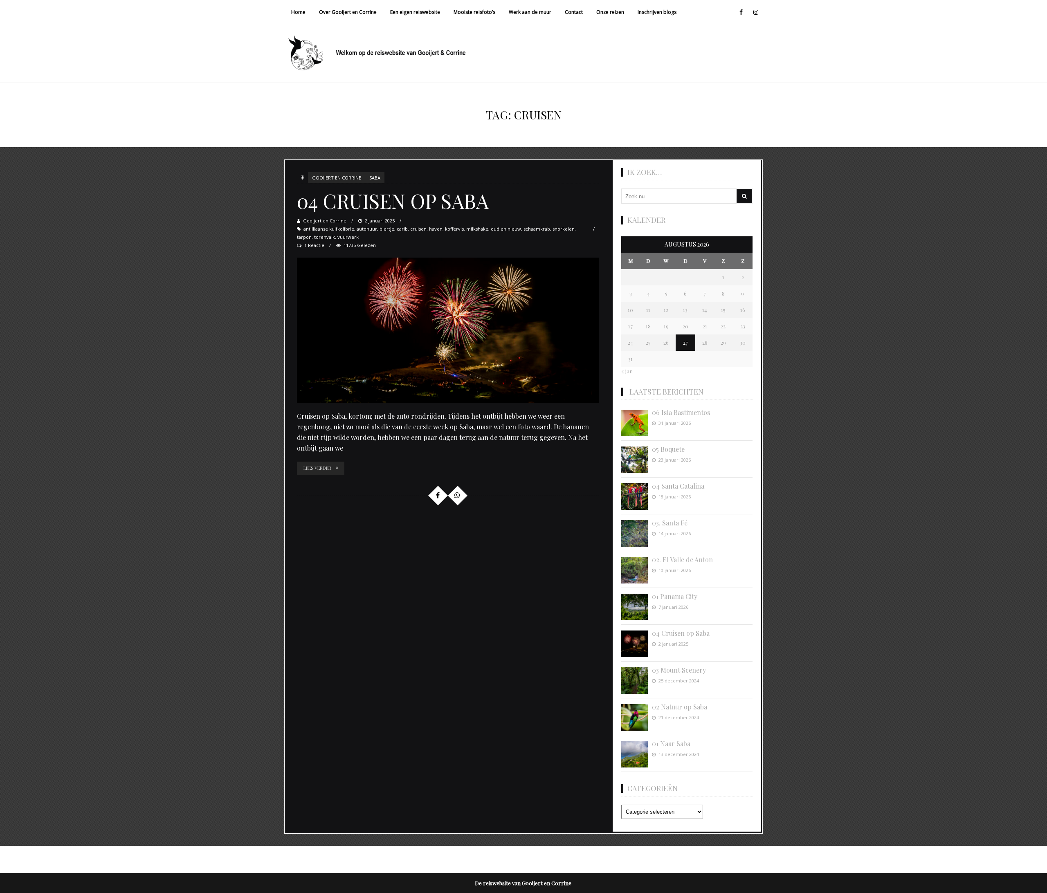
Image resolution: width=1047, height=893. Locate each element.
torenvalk (324, 237)
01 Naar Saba (671, 743)
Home (298, 12)
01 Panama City (674, 596)
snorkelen (564, 229)
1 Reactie (314, 245)
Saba (374, 178)
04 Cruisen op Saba (393, 201)
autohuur (367, 229)
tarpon (304, 237)
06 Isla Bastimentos (681, 412)
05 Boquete (668, 449)
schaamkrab (537, 229)
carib (402, 229)
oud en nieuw (506, 229)
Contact (574, 12)
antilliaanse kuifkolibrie (328, 229)
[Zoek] (744, 196)
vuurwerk (348, 237)
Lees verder (317, 468)
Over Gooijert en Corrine (348, 12)
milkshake (477, 229)
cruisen (418, 229)
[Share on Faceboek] (437, 495)
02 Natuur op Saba (679, 706)
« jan (627, 371)
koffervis (454, 229)
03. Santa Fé (670, 522)
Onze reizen (610, 12)
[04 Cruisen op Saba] (448, 330)
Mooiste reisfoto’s (474, 12)
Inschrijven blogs (657, 12)
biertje (387, 229)
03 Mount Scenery (679, 670)
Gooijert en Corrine (336, 178)
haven (436, 229)
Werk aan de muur (530, 12)
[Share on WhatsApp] (457, 495)
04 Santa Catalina (678, 486)
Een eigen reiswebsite (415, 12)
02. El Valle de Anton (682, 559)
